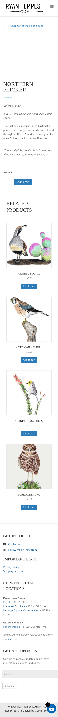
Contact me (15, 544)
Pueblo (7, 602)
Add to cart (22, 181)
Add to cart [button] (29, 286)
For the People (11, 626)
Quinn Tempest (44, 710)
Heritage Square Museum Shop (21, 610)
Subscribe (9, 686)
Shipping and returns (15, 571)
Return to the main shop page (26, 25)
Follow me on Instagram (22, 549)
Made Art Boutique (14, 606)
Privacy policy (11, 567)
